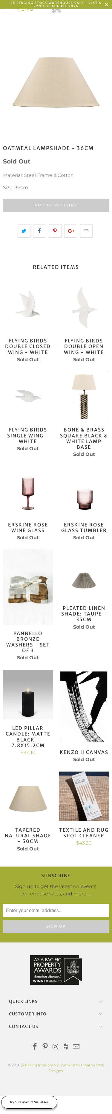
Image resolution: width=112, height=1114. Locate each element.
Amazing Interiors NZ (40, 1065)
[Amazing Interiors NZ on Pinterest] (45, 1047)
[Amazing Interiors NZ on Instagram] (55, 1047)
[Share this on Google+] (70, 231)
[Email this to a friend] (86, 231)
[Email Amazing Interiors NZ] (76, 1047)
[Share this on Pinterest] (55, 231)
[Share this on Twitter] (24, 231)
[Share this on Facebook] (39, 231)
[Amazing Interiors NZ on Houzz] (66, 1047)
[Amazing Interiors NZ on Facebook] (34, 1047)
